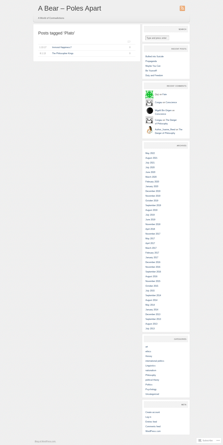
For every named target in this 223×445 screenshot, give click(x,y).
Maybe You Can (152, 66)
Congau (158, 102)
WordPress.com (153, 431)
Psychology (151, 389)
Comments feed (152, 426)
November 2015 (152, 281)
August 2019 (151, 210)
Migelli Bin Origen (163, 110)
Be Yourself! (151, 70)
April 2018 (150, 229)
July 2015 (150, 290)
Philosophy (150, 375)
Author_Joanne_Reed (165, 129)
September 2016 (153, 271)
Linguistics (150, 365)
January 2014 (151, 309)
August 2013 (151, 324)
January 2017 (151, 257)
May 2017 (150, 238)
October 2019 (151, 200)
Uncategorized (152, 394)
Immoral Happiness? (85, 47)
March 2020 (151, 177)
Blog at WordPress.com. (45, 441)
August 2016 (151, 276)
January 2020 (151, 186)
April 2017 (150, 243)
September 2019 (153, 205)
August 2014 (151, 300)
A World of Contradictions (51, 18)
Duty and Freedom (154, 75)
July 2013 (150, 328)
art (146, 346)
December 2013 (152, 314)
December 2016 (152, 262)
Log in (148, 417)
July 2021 (150, 162)
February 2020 (152, 181)
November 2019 (152, 196)
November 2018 (152, 224)
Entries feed (151, 421)
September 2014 (153, 295)
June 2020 (150, 172)
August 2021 (151, 158)
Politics (148, 384)
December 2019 (152, 191)
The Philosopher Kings (85, 53)
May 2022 (150, 153)
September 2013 (153, 319)
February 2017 (152, 253)
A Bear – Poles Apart (69, 8)
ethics (148, 351)
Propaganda (151, 61)
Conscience (171, 102)
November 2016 (152, 267)
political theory (152, 380)
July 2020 (150, 167)
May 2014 (150, 305)
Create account (152, 412)
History (148, 356)
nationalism (150, 370)
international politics (154, 361)
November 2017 (152, 234)
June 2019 (150, 219)
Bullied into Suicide (154, 56)
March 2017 (151, 248)
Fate (164, 94)
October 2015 (151, 286)
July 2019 (150, 215)
